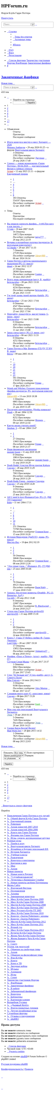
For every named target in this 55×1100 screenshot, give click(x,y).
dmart (9, 266)
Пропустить (7, 18)
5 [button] (7, 116)
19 (14, 364)
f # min (10, 229)
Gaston (38, 274)
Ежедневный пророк (17, 174)
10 (14, 521)
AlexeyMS (40, 255)
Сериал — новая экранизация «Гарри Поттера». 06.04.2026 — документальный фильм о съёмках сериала (28, 166)
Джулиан (39, 158)
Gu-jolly (11, 598)
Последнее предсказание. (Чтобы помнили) (29, 409)
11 (14, 523)
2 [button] (7, 108)
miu (9, 569)
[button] (8, 97)
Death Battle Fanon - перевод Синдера (25, 481)
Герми (38, 383)
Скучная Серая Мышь (18, 661)
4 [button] (7, 113)
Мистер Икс (13, 542)
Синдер (11, 468)
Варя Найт (40, 587)
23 (14, 375)
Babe (9, 502)
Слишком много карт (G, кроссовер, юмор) (28, 693)
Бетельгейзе (13, 282)
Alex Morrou (41, 688)
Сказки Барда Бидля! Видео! (21, 728)
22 (14, 372)
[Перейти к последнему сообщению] (46, 158)
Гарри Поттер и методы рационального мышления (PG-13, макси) (27, 262)
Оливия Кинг (42, 531)
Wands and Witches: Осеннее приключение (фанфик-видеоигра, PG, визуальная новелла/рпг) (30, 391)
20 (14, 367)
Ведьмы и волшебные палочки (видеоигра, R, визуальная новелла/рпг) (30, 243)
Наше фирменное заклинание (22, 449)
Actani (10, 171)
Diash (9, 412)
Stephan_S (12, 428)
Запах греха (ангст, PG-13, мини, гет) (25, 332)
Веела (10, 354)
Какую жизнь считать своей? (21, 425)
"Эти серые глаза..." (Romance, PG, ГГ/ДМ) (28, 566)
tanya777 (39, 237)
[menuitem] (22, 37)
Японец (39, 420)
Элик (9, 715)
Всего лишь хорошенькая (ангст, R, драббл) (28, 279)
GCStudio (11, 247)
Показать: (9, 752)
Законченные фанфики (20, 77)
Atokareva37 (41, 651)
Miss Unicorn (13, 680)
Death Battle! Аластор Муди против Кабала (28, 465)
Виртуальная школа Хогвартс (30, 150)
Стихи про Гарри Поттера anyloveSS (25, 611)
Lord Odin (12, 643)
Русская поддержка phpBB (14, 1064)
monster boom (13, 452)
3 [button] (7, 111)
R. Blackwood (42, 606)
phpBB (24, 1056)
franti (37, 704)
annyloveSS (12, 614)
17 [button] (8, 121)
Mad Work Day (14, 730)
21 (14, 369)
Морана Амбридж (16, 147)
